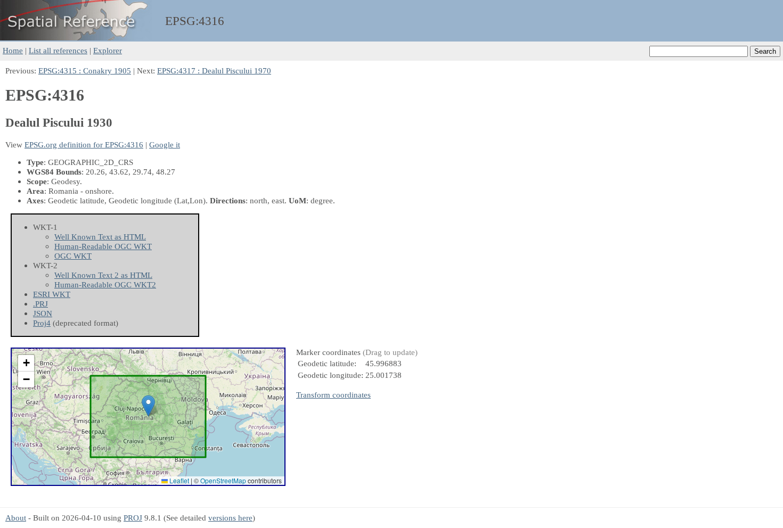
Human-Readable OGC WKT (103, 246)
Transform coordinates (333, 394)
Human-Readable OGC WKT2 (105, 284)
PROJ (133, 517)
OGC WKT (73, 255)
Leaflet (178, 480)
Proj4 (42, 322)
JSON (42, 313)
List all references (58, 50)
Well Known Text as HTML (100, 236)
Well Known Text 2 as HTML (103, 274)
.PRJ (40, 303)
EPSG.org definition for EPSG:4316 (84, 144)
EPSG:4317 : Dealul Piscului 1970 (214, 70)
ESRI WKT (51, 294)
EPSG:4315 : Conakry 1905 (84, 70)
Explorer (107, 50)
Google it (164, 144)
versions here (230, 517)
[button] (148, 406)
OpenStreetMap (223, 480)
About (15, 517)
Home (13, 50)
